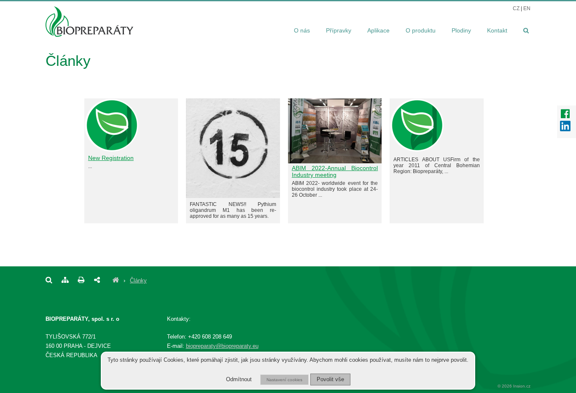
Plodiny (461, 30)
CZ (516, 8)
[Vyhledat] (521, 31)
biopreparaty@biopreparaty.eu (222, 346)
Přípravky (338, 30)
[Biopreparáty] (115, 280)
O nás (302, 30)
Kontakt (497, 30)
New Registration (111, 157)
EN (526, 8)
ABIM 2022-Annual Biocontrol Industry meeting (335, 171)
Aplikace (378, 30)
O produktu (421, 30)
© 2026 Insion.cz (514, 386)
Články (138, 280)
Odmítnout (239, 379)
